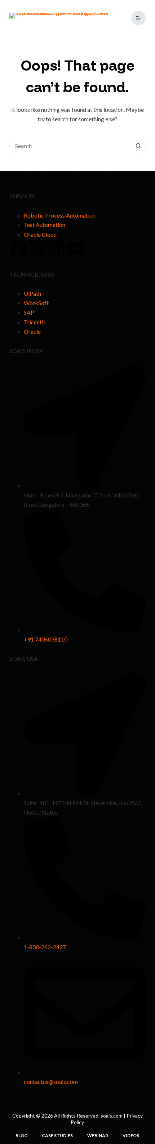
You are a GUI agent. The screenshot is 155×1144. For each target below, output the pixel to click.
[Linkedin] (57, 248)
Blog (21, 1135)
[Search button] (138, 146)
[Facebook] (18, 248)
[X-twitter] (37, 248)
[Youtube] (76, 248)
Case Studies (57, 1135)
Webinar (97, 1135)
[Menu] (138, 18)
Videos (131, 1135)
